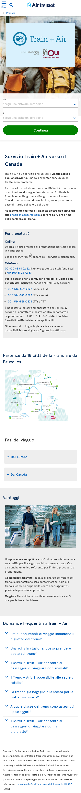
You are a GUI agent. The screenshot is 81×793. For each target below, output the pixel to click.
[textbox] (40, 103)
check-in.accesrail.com (25, 215)
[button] (40, 130)
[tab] (40, 457)
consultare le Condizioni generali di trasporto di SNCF (44, 784)
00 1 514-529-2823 (20, 295)
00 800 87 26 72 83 (19, 272)
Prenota (10, 12)
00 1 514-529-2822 (20, 289)
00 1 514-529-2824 (20, 301)
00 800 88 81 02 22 (17, 268)
